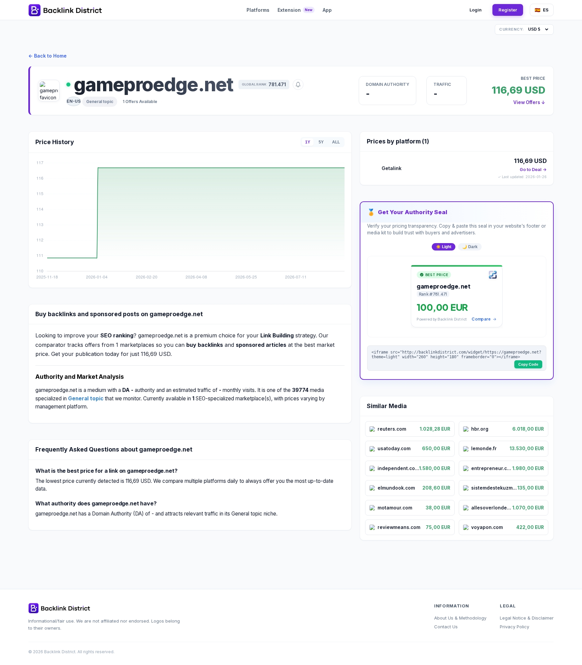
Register (507, 9)
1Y (307, 142)
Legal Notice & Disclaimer (527, 618)
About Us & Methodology (460, 618)
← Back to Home (47, 56)
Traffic (442, 84)
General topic (99, 101)
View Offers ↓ (529, 102)
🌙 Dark (470, 246)
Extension (295, 10)
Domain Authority (387, 84)
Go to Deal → (533, 169)
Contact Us (446, 626)
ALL (336, 142)
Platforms (258, 10)
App (327, 10)
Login (476, 9)
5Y (321, 142)
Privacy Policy (514, 626)
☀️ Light (443, 246)
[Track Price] (298, 84)
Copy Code (528, 364)
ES (546, 9)
